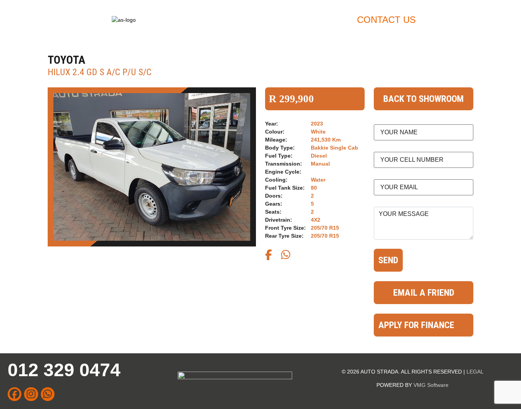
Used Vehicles (459, 19)
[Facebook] (14, 394)
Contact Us (386, 19)
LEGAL (475, 372)
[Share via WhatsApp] (286, 257)
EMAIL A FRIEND (423, 292)
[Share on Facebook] (268, 257)
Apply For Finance (302, 19)
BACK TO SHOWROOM (423, 98)
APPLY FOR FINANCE (416, 325)
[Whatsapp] (48, 394)
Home (234, 19)
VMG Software (431, 385)
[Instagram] (31, 394)
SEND (388, 260)
